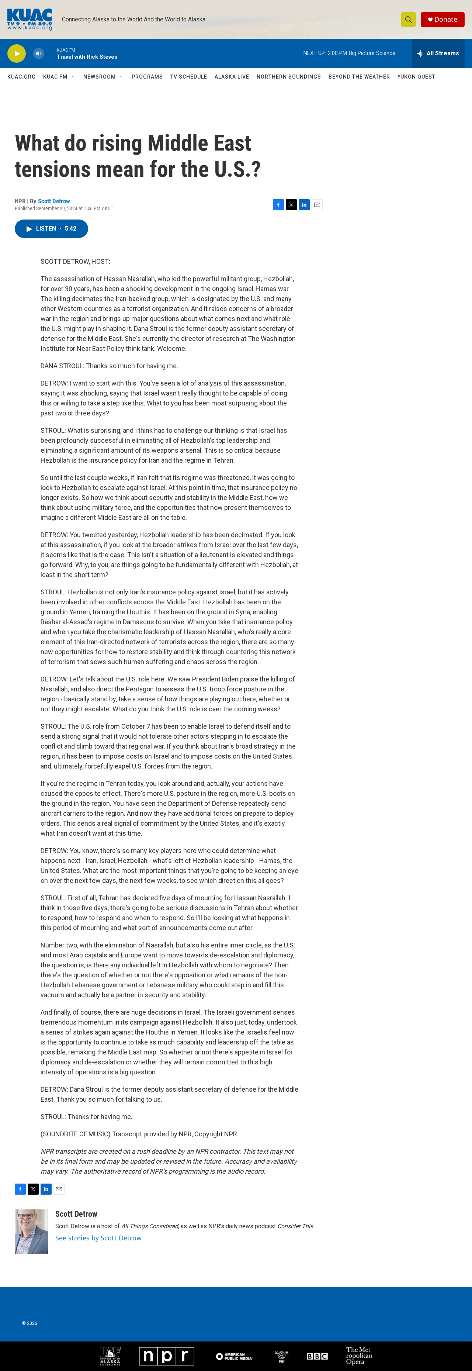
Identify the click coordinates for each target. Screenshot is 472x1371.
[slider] (50, 53)
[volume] (38, 53)
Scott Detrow (54, 201)
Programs (147, 77)
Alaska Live (232, 77)
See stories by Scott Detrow (98, 1237)
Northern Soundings (289, 77)
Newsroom (99, 77)
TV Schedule (188, 77)
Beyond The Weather (359, 77)
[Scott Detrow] (31, 1231)
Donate (445, 19)
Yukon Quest (416, 77)
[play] (16, 53)
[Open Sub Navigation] (73, 77)
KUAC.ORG (21, 77)
